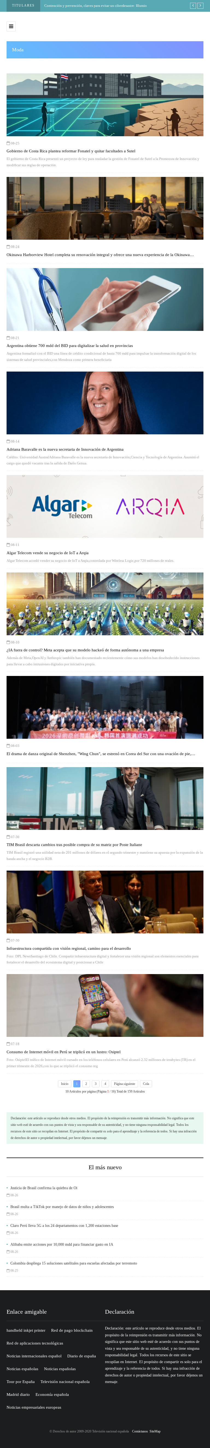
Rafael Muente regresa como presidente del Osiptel (98, 6)
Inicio (64, 1084)
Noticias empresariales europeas (34, 1407)
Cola (146, 1084)
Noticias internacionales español (34, 1356)
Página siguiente (124, 1084)
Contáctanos (140, 1431)
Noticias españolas (22, 1369)
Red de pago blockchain (72, 1330)
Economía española (52, 1394)
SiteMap (155, 1431)
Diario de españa (81, 1356)
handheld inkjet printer (26, 1330)
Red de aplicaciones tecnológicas (35, 1343)
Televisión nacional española (65, 1381)
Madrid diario (18, 1394)
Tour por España (21, 1381)
